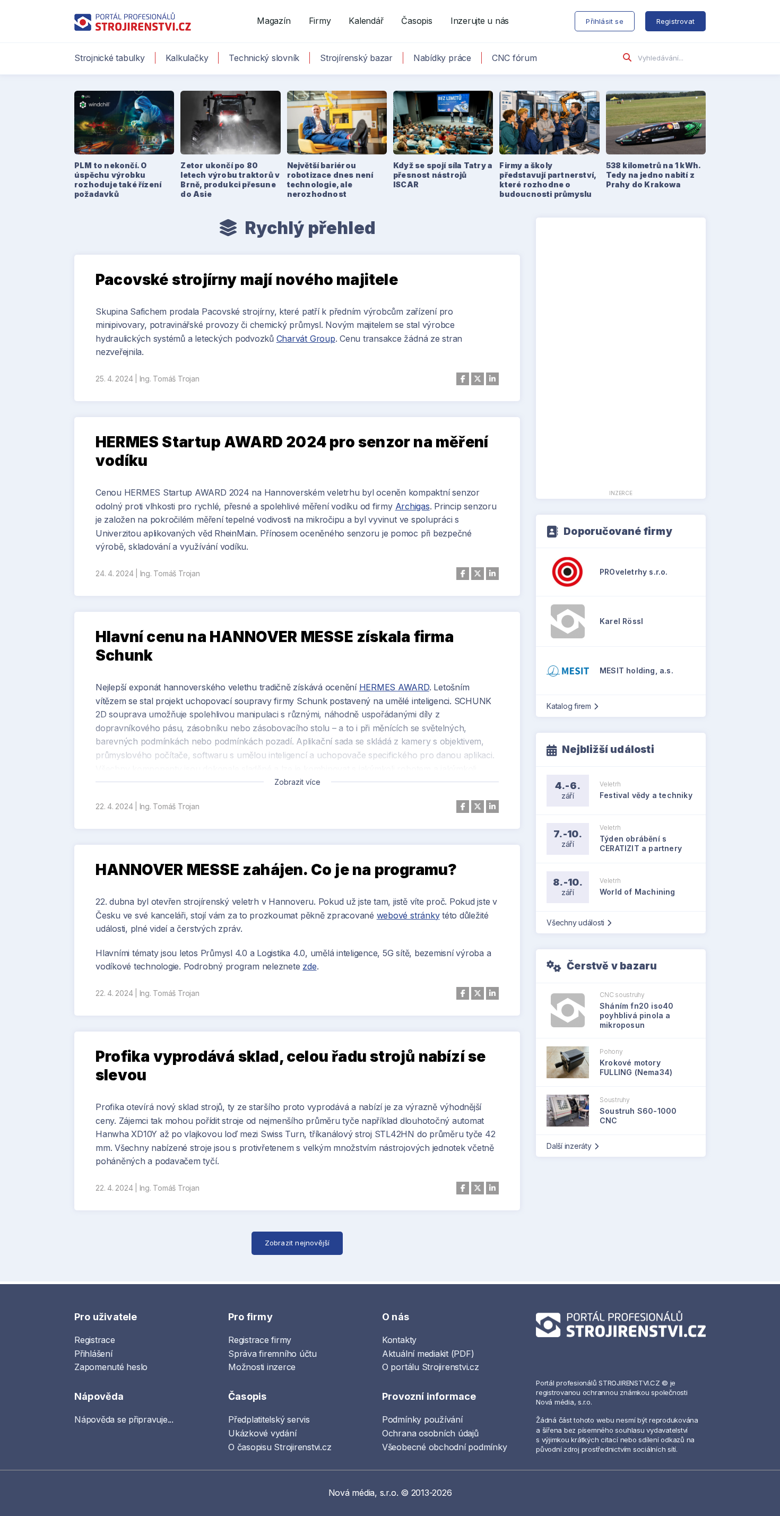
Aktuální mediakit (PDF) (428, 1353)
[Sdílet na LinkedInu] (492, 378)
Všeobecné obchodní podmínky (444, 1447)
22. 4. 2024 (114, 806)
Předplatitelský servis (269, 1419)
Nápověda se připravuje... (124, 1419)
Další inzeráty (569, 1145)
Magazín (273, 20)
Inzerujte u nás (479, 20)
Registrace (94, 1340)
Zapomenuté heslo (111, 1367)
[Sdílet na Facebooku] (462, 378)
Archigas (412, 506)
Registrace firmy (259, 1340)
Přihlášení (93, 1353)
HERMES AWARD (394, 687)
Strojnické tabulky (109, 58)
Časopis (416, 20)
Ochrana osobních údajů (430, 1433)
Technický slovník (264, 58)
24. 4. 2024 (114, 573)
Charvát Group (305, 338)
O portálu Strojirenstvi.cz (430, 1367)
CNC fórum (514, 58)
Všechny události (575, 922)
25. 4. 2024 (114, 378)
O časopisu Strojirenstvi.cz (280, 1447)
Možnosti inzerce (262, 1367)
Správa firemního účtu (272, 1353)
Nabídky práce (442, 58)
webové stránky (408, 915)
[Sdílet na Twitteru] (477, 378)
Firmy (320, 20)
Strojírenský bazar (356, 58)
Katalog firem (569, 706)
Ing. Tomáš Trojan (170, 378)
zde (309, 966)
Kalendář (366, 20)
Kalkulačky (187, 58)
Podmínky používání (422, 1419)
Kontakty (399, 1340)
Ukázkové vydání (262, 1433)
